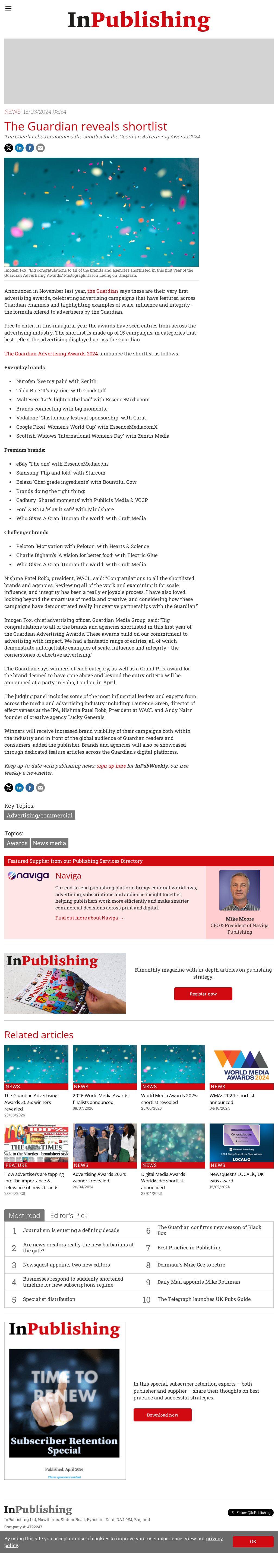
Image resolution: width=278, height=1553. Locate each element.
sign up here (111, 765)
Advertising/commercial (40, 815)
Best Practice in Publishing (189, 1247)
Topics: (13, 833)
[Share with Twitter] (8, 148)
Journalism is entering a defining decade (71, 1230)
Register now (203, 994)
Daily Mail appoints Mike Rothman (198, 1281)
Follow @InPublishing (253, 1512)
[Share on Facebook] (30, 148)
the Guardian (102, 291)
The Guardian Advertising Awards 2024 (51, 353)
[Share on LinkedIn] (19, 148)
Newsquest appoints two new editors (66, 1264)
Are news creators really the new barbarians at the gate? (78, 1247)
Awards (17, 843)
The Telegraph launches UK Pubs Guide (204, 1299)
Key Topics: (19, 805)
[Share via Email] (40, 148)
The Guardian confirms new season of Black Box (209, 1230)
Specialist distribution (49, 1299)
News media (49, 843)
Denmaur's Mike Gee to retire (191, 1264)
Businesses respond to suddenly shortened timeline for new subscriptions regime (73, 1281)
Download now (162, 1415)
